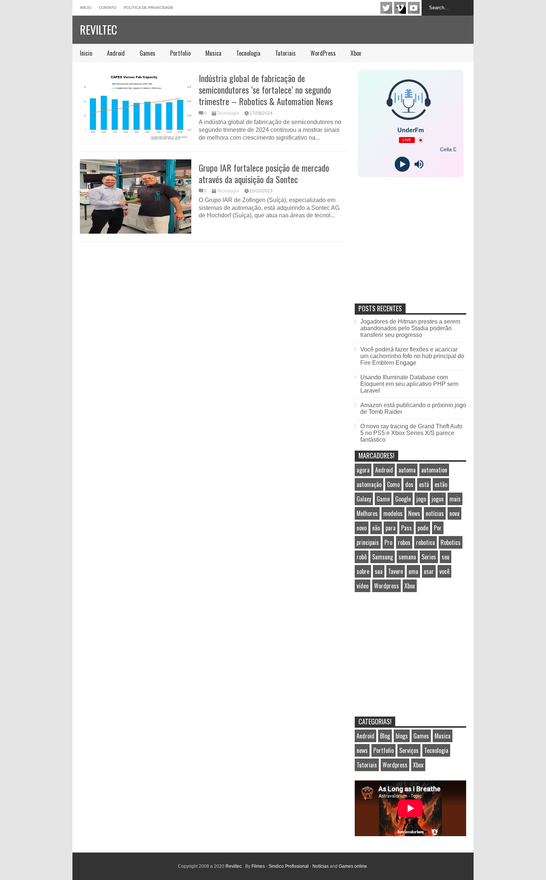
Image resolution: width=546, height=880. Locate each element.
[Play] (402, 164)
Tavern (395, 571)
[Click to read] (135, 107)
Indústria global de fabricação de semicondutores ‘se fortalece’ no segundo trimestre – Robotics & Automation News (266, 89)
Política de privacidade (148, 8)
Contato (107, 8)
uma (413, 571)
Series (429, 556)
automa (407, 469)
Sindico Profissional (289, 866)
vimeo (400, 8)
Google (403, 498)
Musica (213, 53)
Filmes (258, 866)
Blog (385, 735)
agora (363, 469)
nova (454, 513)
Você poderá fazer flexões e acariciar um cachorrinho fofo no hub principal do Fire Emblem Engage (412, 356)
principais (368, 542)
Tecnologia (248, 53)
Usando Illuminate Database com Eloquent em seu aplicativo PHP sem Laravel (409, 384)
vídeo (362, 585)
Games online (353, 866)
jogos (438, 498)
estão (441, 484)
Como (393, 484)
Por (438, 527)
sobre (363, 571)
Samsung (382, 556)
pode (422, 527)
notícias (435, 513)
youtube (414, 8)
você (444, 571)
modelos (393, 513)
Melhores (367, 513)
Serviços (409, 750)
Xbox (356, 53)
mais (455, 498)
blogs (402, 735)
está (424, 484)
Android (116, 53)
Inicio (85, 8)
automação (369, 484)
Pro (388, 542)
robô (362, 556)
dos (409, 484)
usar (429, 571)
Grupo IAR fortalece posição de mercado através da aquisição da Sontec (264, 173)
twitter (386, 8)
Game (383, 498)
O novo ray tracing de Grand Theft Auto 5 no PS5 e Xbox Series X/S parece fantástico (411, 433)
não (376, 527)
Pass (406, 527)
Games (147, 53)
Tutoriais (285, 53)
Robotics (451, 542)
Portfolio (180, 53)
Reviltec (98, 29)
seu (445, 556)
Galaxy (364, 498)
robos (404, 542)
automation (434, 469)
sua (379, 571)
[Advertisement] (410, 248)
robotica (425, 542)
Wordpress (386, 585)
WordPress (323, 53)
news (362, 750)
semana (407, 556)
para (391, 527)
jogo (421, 498)
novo (362, 527)
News (414, 513)
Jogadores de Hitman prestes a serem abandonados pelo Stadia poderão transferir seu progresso (410, 328)
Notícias (320, 866)
